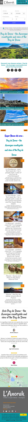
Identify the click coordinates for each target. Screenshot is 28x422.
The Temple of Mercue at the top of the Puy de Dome (12, 109)
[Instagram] (13, 411)
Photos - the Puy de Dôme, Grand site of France (13, 296)
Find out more (19, 420)
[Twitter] (7, 411)
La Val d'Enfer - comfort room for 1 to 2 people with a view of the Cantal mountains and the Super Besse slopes (13, 199)
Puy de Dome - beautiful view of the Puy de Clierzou (12, 124)
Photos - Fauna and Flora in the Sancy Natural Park (13, 277)
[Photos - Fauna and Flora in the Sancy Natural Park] (22, 267)
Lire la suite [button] (14, 327)
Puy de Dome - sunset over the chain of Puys (12, 92)
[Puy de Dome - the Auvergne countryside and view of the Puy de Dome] (9, 3)
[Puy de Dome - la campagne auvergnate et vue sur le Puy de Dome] (26, 1)
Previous (3, 130)
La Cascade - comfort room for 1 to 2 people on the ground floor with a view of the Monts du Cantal (13, 252)
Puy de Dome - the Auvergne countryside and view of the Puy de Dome (17, 29)
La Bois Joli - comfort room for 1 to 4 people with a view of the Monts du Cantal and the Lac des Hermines (13, 226)
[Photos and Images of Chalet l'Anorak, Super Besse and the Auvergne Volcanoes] (14, 394)
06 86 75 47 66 (21, 1)
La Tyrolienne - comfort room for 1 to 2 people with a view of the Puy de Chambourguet (13, 172)
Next (25, 130)
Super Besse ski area (13, 135)
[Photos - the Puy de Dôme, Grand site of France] (22, 285)
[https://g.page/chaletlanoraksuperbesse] (10, 411)
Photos (6, 28)
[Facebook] (4, 411)
